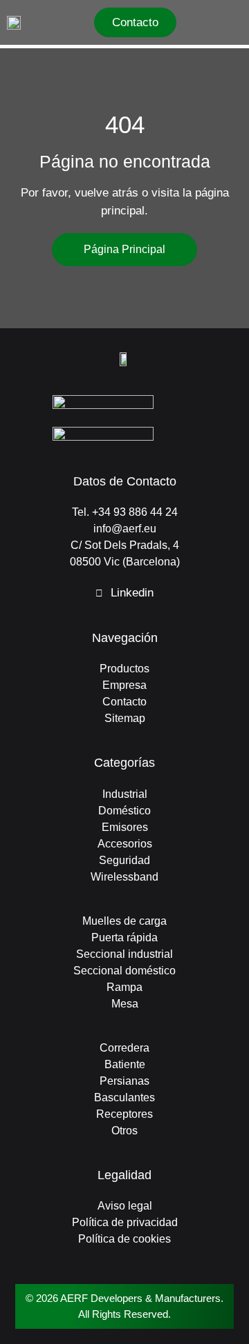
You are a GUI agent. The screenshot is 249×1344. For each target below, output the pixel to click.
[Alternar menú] (236, 23)
